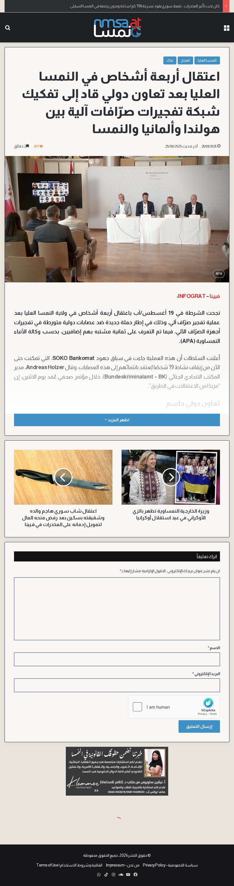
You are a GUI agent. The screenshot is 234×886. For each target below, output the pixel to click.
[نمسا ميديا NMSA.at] (116, 27)
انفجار (185, 60)
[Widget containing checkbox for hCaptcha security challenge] (174, 706)
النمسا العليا (207, 60)
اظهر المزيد (118, 419)
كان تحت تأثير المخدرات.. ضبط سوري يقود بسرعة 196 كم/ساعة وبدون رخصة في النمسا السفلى (145, 6)
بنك (170, 60)
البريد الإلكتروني (206, 673)
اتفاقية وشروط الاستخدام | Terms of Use (69, 865)
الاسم (214, 647)
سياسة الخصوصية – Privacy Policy (170, 865)
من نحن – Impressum (123, 865)
